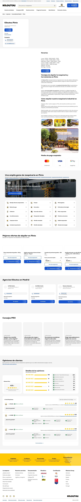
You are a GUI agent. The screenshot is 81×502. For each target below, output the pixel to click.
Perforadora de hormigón (63, 207)
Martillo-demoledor (38, 225)
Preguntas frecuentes (41, 10)
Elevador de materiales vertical (71, 404)
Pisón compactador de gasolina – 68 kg (12, 252)
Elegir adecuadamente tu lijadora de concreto (72, 338)
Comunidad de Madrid (16, 14)
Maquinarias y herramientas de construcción (68, 416)
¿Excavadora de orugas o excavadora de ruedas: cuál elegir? (31, 339)
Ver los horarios (7, 34)
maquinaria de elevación (46, 177)
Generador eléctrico (38, 211)
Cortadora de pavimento (15, 225)
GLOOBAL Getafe (39, 286)
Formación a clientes (62, 10)
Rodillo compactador (62, 220)
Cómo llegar (8, 30)
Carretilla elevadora (14, 216)
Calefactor (12, 211)
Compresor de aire (14, 220)
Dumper (35, 202)
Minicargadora (61, 202)
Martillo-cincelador (38, 220)
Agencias (8, 14)
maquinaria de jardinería (57, 177)
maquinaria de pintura (14, 178)
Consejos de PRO (20, 10)
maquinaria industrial (24, 178)
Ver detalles (15, 301)
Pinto (24, 14)
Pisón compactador (62, 211)
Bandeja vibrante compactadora (17, 202)
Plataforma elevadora (63, 216)
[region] (9, 480)
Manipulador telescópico (39, 216)
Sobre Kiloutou (52, 10)
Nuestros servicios (30, 10)
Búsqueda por (25, 5)
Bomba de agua (13, 207)
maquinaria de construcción (34, 177)
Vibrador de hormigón (62, 225)
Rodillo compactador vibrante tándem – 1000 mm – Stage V (32, 253)
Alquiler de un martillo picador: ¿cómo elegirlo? (10, 338)
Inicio (4, 14)
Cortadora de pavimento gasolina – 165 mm (53, 253)
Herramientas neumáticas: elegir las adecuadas (52, 338)
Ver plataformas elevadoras (15, 193)
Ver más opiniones (39, 443)
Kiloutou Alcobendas (67, 286)
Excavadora (36, 207)
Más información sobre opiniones (10, 364)
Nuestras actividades (9, 10)
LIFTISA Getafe (11, 286)
